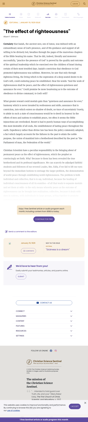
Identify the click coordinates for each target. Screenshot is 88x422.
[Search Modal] (84, 4)
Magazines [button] (21, 316)
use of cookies (13, 410)
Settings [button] (20, 335)
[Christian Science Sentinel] (44, 4)
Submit (21, 276)
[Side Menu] (3, 4)
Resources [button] (21, 331)
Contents (30, 251)
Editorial (13, 22)
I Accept (75, 406)
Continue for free (44, 219)
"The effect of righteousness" (36, 31)
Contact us (46, 302)
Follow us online (39, 351)
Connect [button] (20, 311)
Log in (75, 4)
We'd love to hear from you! (32, 266)
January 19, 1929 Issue (30, 22)
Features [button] (20, 326)
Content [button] (20, 321)
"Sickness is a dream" (58, 249)
